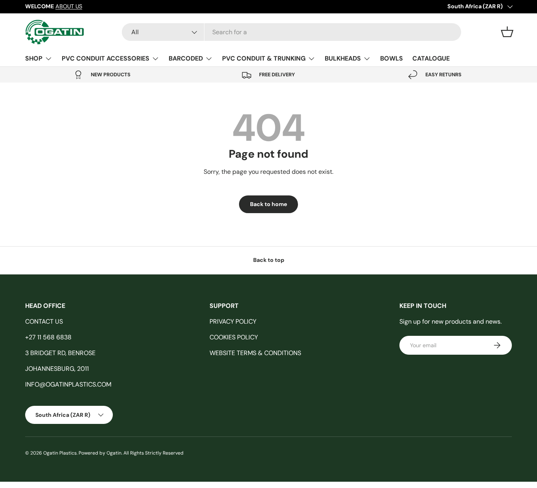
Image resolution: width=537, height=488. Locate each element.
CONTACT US (44, 321)
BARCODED (186, 58)
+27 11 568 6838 (48, 337)
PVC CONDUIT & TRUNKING (263, 58)
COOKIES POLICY (234, 337)
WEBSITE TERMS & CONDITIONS (255, 353)
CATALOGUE (431, 58)
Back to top (268, 259)
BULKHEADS (343, 58)
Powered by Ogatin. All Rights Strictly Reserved (131, 453)
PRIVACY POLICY (233, 321)
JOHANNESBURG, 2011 (57, 369)
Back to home (268, 204)
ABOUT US (68, 6)
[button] (507, 32)
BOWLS (391, 58)
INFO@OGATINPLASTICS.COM (68, 384)
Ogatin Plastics (60, 453)
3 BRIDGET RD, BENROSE (60, 353)
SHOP (33, 58)
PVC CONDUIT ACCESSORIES (105, 58)
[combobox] (291, 32)
